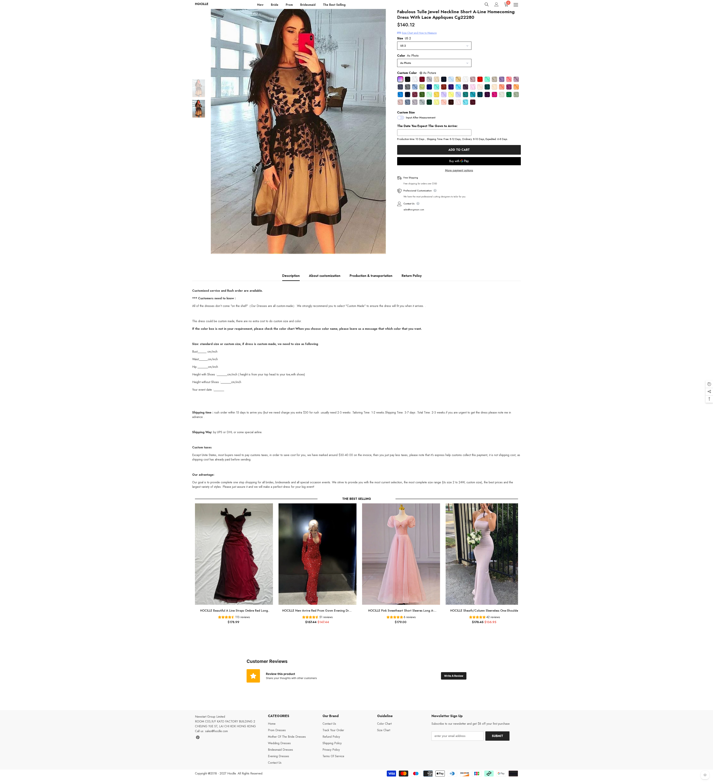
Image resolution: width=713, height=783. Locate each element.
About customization (324, 275)
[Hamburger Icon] (516, 5)
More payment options (459, 170)
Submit (497, 736)
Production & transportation (371, 275)
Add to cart (459, 150)
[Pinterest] (198, 737)
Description (291, 275)
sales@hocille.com (216, 731)
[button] (234, 617)
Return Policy (412, 275)
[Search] (486, 4)
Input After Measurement (420, 117)
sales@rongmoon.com (413, 209)
